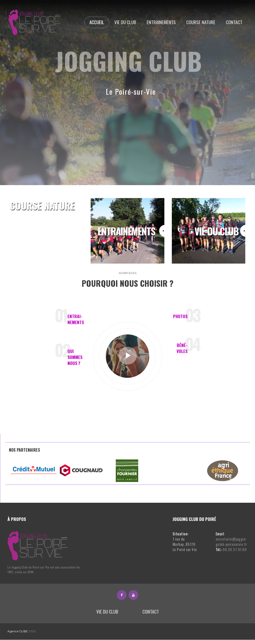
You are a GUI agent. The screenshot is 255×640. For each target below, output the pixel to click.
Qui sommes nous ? (74, 357)
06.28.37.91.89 (235, 549)
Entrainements (75, 319)
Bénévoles (182, 348)
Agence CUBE (17, 631)
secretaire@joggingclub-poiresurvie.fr (231, 541)
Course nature (42, 205)
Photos (180, 316)
